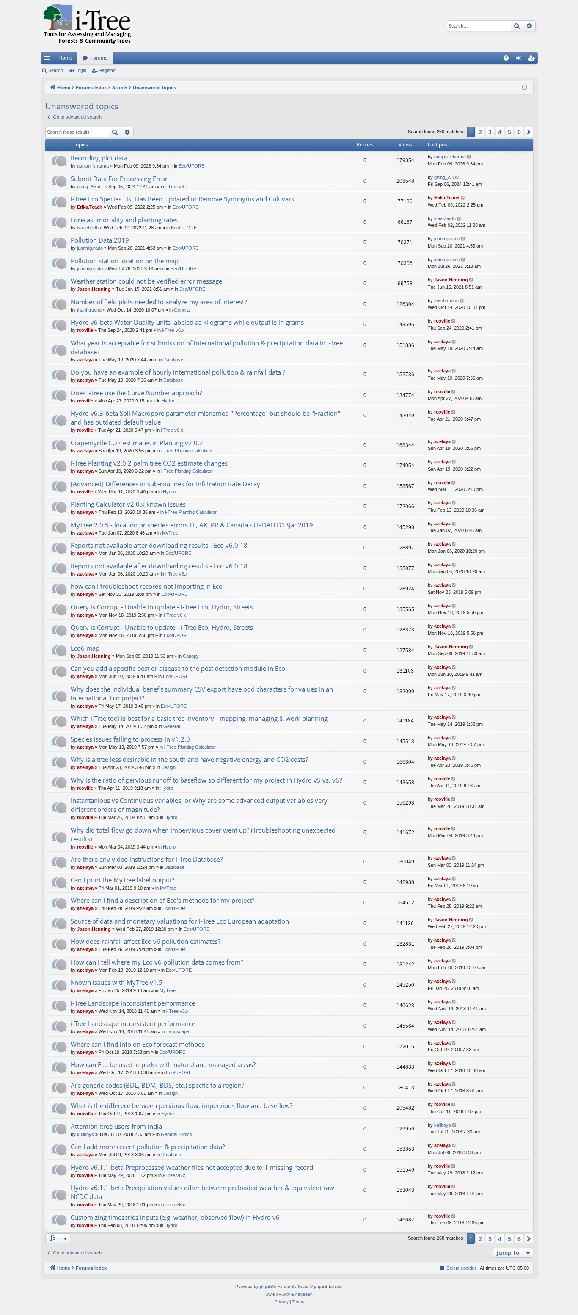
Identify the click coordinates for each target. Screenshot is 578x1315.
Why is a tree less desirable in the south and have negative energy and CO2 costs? (189, 759)
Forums (98, 58)
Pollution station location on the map (125, 260)
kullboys (85, 1134)
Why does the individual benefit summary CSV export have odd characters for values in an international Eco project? (202, 693)
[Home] (87, 26)
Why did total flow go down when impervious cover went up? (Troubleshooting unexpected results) (203, 834)
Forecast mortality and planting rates (124, 219)
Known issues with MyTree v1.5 (116, 982)
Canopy (191, 656)
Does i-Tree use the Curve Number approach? (136, 393)
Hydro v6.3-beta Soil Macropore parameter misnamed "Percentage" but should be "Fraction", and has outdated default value (206, 417)
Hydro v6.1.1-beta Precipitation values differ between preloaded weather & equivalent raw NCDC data (202, 1192)
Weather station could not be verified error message (146, 281)
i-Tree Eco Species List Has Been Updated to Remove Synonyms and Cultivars (182, 199)
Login (80, 70)
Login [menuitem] (520, 59)
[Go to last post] (470, 156)
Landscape (177, 1031)
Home (65, 58)
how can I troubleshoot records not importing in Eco (147, 586)
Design (168, 767)
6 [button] (519, 132)
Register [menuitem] (533, 59)
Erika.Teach (89, 207)
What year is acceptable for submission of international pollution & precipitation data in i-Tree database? (207, 347)
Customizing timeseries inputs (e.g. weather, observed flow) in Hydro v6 (175, 1217)
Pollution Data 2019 (100, 240)
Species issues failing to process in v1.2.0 (130, 739)
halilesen (304, 1294)
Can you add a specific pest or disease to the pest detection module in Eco (178, 668)
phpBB (266, 1286)
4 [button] (499, 132)
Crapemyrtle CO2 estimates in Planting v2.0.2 (137, 442)
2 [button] (480, 132)
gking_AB (86, 186)
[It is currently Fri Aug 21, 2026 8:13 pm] (524, 88)
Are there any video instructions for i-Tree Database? (147, 859)
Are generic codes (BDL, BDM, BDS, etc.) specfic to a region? (157, 1085)
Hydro (168, 400)
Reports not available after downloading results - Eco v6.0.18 (159, 545)
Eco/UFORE (191, 165)
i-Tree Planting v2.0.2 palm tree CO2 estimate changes (149, 463)
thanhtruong (89, 309)
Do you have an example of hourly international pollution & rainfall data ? (178, 372)
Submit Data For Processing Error (119, 178)
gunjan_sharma (93, 165)
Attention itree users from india (116, 1126)
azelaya (85, 359)
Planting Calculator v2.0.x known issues (128, 504)
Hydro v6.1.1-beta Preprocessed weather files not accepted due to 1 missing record (192, 1167)
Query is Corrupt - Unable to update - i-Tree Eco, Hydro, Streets (162, 607)
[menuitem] (506, 58)
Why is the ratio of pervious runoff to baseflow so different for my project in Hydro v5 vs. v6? (206, 780)
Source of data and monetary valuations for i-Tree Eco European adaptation (180, 921)
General (182, 309)
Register (107, 70)
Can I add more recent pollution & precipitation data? (148, 1146)
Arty (286, 1294)
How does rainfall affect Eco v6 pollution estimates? (145, 941)
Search (55, 70)
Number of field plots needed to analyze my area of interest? (159, 302)
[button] (529, 132)
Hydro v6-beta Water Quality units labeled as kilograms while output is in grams (187, 322)
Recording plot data (99, 158)
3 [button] (490, 132)
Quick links (48, 59)
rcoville (85, 330)
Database (173, 359)
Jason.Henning (94, 289)
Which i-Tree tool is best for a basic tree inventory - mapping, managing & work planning (199, 718)
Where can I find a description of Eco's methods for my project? (162, 900)
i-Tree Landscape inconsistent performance (133, 1003)
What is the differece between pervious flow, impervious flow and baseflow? (181, 1105)
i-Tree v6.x (176, 186)
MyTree (170, 532)
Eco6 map (85, 648)
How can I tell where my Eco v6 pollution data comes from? (157, 962)
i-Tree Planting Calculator (187, 450)
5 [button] (509, 132)
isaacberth (88, 227)
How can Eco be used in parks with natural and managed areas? (163, 1064)
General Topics (176, 1134)
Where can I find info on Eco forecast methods (138, 1044)
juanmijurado (90, 248)
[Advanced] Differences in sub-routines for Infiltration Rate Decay (165, 484)
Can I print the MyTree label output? (122, 880)
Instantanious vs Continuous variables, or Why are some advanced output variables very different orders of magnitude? (199, 804)
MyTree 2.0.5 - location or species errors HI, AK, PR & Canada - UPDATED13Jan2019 (192, 525)
